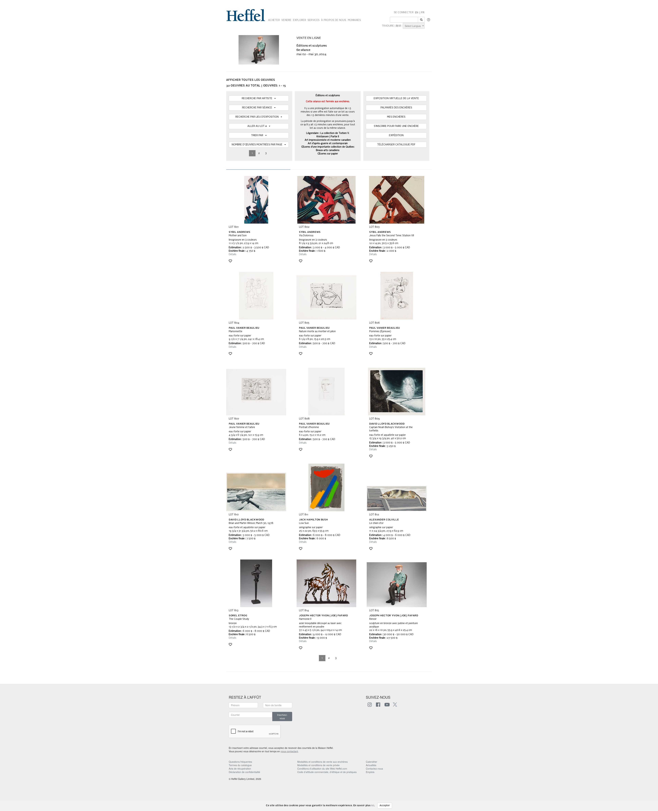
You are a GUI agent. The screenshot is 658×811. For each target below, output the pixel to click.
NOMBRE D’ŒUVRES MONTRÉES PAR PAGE (258, 144)
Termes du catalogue (240, 765)
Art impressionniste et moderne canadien (328, 140)
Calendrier (371, 761)
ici (372, 805)
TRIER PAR (258, 135)
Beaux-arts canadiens (327, 150)
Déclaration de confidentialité (244, 772)
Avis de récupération (240, 768)
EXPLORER (299, 20)
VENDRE (286, 20)
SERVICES (314, 20)
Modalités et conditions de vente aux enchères (322, 761)
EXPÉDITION (396, 135)
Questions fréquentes (240, 761)
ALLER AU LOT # (258, 126)
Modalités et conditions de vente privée (318, 765)
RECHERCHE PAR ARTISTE (258, 98)
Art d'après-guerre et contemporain (328, 143)
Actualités (371, 765)
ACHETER (274, 20)
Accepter (385, 805)
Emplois (370, 772)
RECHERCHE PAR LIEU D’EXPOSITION (258, 117)
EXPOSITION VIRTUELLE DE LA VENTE (396, 98)
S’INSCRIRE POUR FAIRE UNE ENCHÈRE (396, 126)
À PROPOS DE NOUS (333, 20)
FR (422, 12)
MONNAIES (354, 20)
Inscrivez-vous (282, 716)
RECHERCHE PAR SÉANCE (258, 107)
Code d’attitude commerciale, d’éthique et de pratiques (327, 772)
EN (416, 12)
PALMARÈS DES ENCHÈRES (396, 107)
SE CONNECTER (403, 12)
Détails (232, 254)
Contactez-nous (374, 768)
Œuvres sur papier (328, 154)
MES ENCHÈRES (396, 117)
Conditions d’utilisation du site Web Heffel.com (322, 768)
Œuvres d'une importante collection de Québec (327, 147)
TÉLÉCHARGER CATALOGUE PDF (396, 144)
